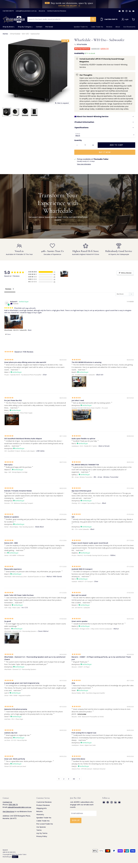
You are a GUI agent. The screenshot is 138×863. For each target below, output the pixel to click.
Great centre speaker (80, 621)
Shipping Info (41, 808)
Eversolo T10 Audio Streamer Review (18, 491)
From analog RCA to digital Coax (84, 733)
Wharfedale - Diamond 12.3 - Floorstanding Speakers (20, 669)
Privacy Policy (41, 836)
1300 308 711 (13, 804)
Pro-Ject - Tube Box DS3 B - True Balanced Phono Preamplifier (22, 375)
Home (5, 34)
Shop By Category (25, 27)
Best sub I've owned (79, 595)
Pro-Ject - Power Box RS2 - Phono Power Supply (18, 413)
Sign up (76, 820)
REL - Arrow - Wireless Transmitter (82, 477)
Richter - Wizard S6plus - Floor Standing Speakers (19, 527)
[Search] (93, 19)
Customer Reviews (44, 802)
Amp (73, 683)
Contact (39, 27)
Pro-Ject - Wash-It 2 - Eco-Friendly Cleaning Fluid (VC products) (90, 555)
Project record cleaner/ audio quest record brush (90, 543)
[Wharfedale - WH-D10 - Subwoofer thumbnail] (6, 112)
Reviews (109, 27)
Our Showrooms (129, 27)
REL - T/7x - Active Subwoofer (80, 529)
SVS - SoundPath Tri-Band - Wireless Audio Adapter (19, 451)
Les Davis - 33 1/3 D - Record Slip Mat (15, 740)
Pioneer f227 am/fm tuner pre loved (15, 766)
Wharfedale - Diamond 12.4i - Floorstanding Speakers (20, 631)
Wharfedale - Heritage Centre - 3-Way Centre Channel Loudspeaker (92, 629)
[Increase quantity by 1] (93, 145)
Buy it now (105, 152)
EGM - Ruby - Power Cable (12, 608)
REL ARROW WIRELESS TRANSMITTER (85, 465)
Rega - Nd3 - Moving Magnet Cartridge (15, 472)
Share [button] (9, 334)
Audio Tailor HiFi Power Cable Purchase (19, 595)
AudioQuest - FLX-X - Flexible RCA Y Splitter (84, 446)
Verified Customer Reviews (56, 11)
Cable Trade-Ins (97, 27)
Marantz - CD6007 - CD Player (81, 667)
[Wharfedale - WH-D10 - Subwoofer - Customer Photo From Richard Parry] (64, 274)
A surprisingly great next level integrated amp (21, 683)
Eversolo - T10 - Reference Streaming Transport (18, 503)
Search (5, 850)
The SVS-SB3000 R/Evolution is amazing (86, 362)
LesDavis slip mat (10, 733)
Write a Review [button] (126, 273)
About (117, 27)
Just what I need (78, 400)
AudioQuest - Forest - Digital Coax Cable (84, 745)
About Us (42, 11)
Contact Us (7, 802)
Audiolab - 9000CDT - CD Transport (82, 581)
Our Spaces (41, 827)
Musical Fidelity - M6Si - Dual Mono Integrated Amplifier (88, 693)
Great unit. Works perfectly (14, 759)
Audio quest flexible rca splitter (83, 439)
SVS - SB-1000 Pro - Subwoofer (81, 608)
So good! (7, 621)
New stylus (8, 465)
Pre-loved (49, 27)
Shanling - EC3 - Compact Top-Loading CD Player (86, 503)
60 (74, 779)
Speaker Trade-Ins (81, 27)
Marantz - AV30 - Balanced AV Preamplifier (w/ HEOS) (88, 717)
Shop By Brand (8, 27)
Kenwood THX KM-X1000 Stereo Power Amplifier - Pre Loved (90, 408)
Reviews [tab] (8, 289)
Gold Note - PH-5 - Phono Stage (13, 719)
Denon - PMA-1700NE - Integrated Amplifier (17, 695)
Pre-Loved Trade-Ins (44, 824)
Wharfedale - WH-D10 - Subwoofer (15, 330)
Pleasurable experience (13, 569)
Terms (39, 830)
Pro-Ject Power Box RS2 (13, 400)
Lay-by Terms (41, 833)
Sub (73, 517)
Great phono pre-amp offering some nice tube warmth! (25, 362)
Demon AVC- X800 (11, 543)
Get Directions (8, 811)
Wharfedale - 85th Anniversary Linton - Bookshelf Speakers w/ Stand (24, 576)
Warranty (40, 814)
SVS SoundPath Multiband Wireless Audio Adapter (23, 439)
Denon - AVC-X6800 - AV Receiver (14, 555)
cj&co (15, 857)
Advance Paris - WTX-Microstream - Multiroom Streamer (88, 769)
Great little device (78, 759)
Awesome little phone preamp (15, 709)
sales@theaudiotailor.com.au (26, 11)
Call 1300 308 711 (8, 11)
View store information (84, 164)
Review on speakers (11, 517)
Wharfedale (82, 44)
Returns (39, 811)
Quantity (78, 140)
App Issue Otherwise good (81, 491)
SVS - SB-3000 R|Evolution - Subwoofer (83, 375)
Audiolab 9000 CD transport (82, 569)
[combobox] (58, 19)
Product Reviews (43, 805)
